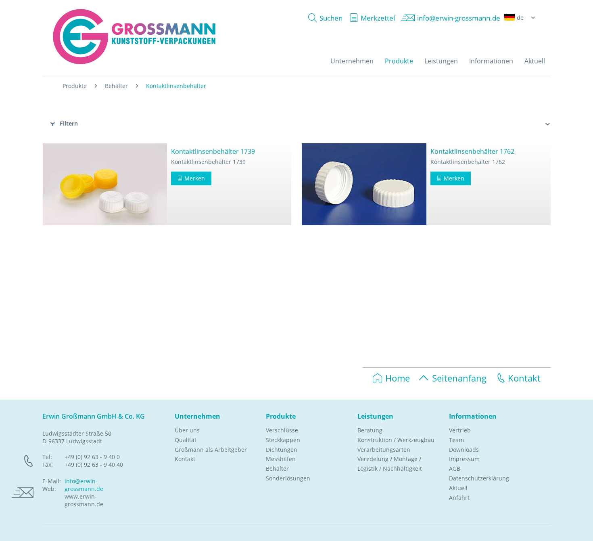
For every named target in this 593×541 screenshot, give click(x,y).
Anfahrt (459, 497)
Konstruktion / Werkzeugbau (395, 440)
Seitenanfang (459, 378)
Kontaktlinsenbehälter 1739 (213, 151)
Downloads (464, 449)
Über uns (187, 430)
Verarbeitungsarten (383, 449)
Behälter (277, 468)
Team (456, 440)
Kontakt (524, 378)
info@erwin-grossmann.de (84, 485)
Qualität (185, 440)
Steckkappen (283, 440)
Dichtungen (281, 449)
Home (397, 378)
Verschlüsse (282, 430)
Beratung (369, 430)
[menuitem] (323, 18)
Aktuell (458, 488)
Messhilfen (281, 459)
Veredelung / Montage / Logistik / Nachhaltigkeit (389, 463)
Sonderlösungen (288, 478)
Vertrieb (460, 430)
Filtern (68, 123)
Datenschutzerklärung (479, 478)
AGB (454, 468)
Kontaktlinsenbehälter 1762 (472, 151)
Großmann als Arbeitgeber (211, 449)
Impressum (464, 459)
